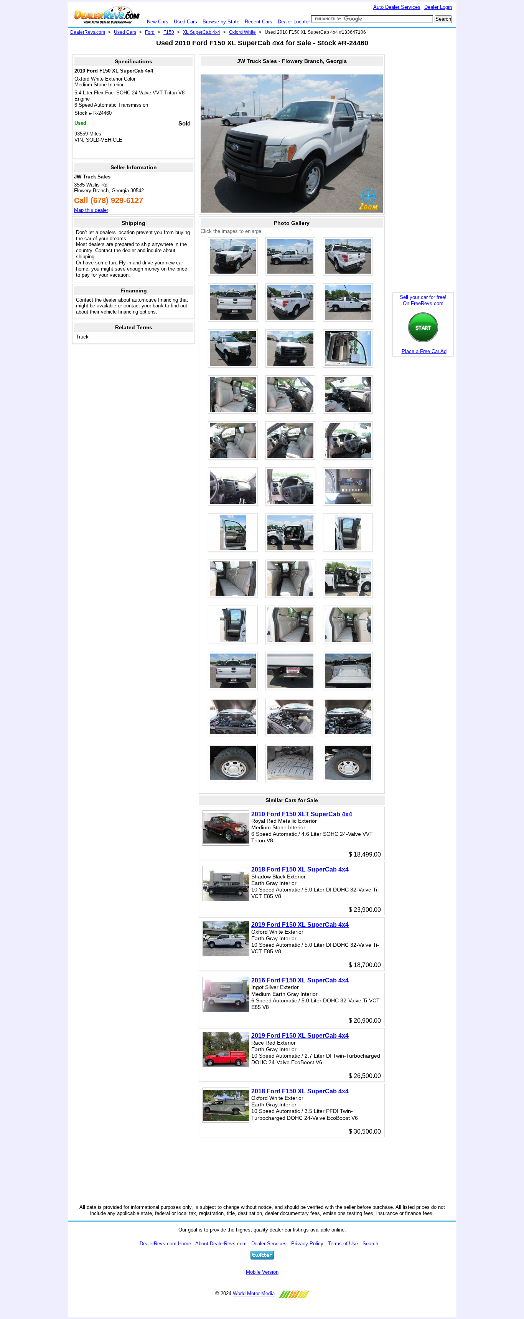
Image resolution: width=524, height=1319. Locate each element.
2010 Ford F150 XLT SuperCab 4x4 (301, 814)
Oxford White (242, 32)
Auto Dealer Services (396, 7)
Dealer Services (269, 1243)
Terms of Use (343, 1243)
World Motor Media (254, 1294)
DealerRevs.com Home (165, 1243)
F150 (168, 32)
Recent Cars (258, 22)
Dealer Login (438, 7)
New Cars (157, 22)
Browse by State (221, 22)
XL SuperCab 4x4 (201, 32)
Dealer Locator (294, 22)
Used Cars (185, 22)
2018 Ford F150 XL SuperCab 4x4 (300, 869)
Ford (150, 32)
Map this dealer (91, 210)
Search (370, 1243)
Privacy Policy (307, 1243)
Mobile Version (262, 1272)
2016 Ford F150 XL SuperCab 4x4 (300, 980)
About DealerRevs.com (221, 1243)
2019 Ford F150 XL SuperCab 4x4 (300, 924)
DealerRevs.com (87, 32)
